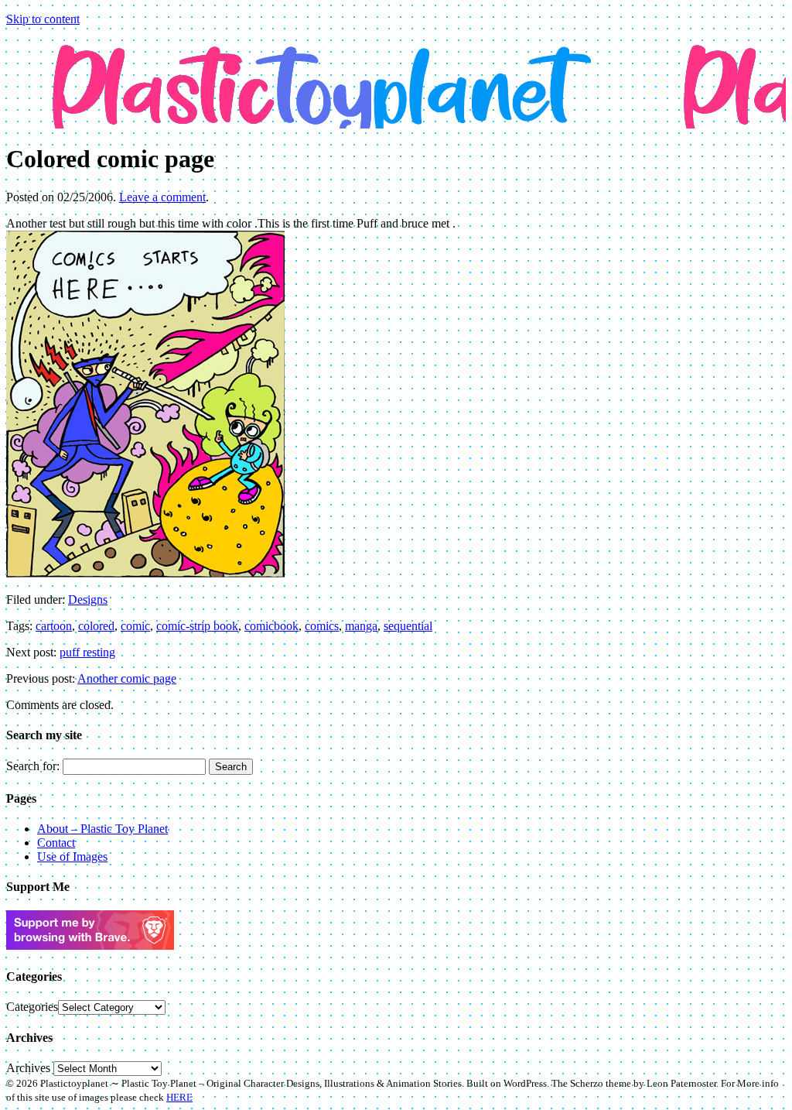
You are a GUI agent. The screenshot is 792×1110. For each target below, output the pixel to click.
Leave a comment (162, 197)
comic (135, 625)
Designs (88, 599)
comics (322, 625)
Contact (56, 842)
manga (361, 625)
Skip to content (43, 19)
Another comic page (126, 678)
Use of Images (72, 856)
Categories (32, 1006)
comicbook (271, 625)
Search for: (33, 766)
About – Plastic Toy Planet (102, 828)
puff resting (87, 652)
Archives (28, 1067)
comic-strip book (197, 625)
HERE (179, 1097)
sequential (408, 625)
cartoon (54, 625)
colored (96, 625)
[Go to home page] (396, 72)
